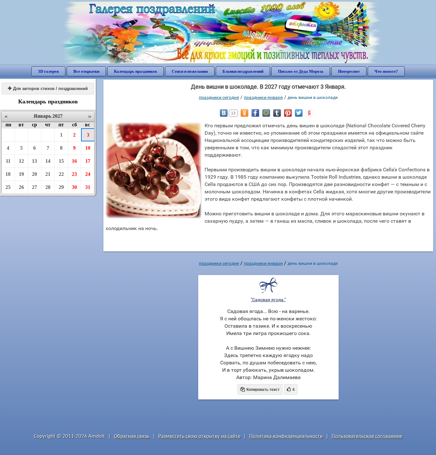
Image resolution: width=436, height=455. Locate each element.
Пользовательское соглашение (367, 436)
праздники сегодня (219, 97)
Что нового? (386, 71)
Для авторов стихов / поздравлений (48, 88)
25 (8, 187)
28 (47, 187)
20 (34, 174)
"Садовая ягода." (268, 299)
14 (47, 161)
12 (21, 161)
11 (8, 161)
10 (87, 148)
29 (61, 187)
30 (74, 187)
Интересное (349, 71)
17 (87, 161)
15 (61, 161)
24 (87, 174)
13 (34, 161)
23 (74, 174)
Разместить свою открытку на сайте (199, 436)
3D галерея (48, 71)
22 (61, 174)
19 (21, 174)
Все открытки (86, 71)
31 (87, 187)
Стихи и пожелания (190, 71)
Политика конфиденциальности (286, 436)
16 (74, 161)
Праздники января (263, 97)
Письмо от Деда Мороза (300, 71)
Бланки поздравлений (242, 71)
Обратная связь (131, 436)
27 (34, 187)
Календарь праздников (135, 71)
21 (47, 174)
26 (21, 187)
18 (8, 174)
